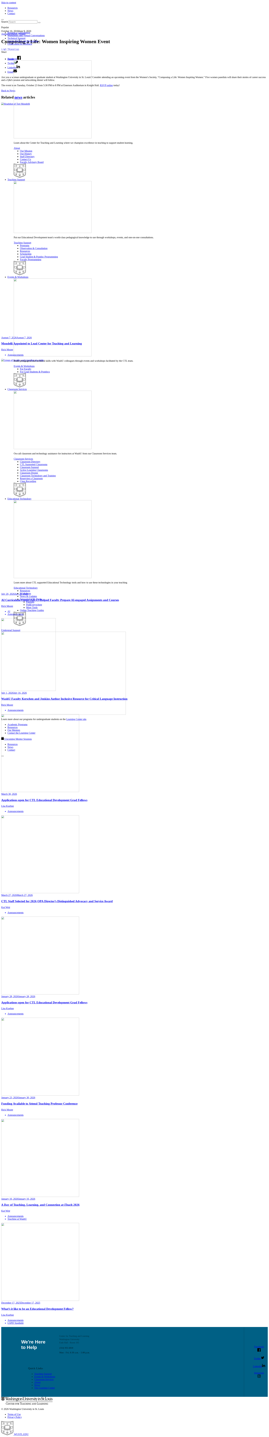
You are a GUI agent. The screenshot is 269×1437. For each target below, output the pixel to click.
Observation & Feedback (19, 44)
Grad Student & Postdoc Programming (39, 256)
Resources (12, 8)
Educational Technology (19, 498)
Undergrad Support (10, 630)
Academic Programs (17, 724)
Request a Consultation (18, 32)
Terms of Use (14, 1414)
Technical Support (16, 38)
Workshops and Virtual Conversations (26, 35)
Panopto (30, 602)
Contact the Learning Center (21, 733)
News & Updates (28, 596)
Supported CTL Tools (30, 599)
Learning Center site (76, 719)
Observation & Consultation (33, 248)
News (10, 10)
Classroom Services (17, 389)
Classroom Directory (30, 461)
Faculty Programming (30, 259)
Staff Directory (27, 156)
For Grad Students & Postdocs (35, 371)
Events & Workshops (17, 277)
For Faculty (25, 369)
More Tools (32, 607)
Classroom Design (29, 473)
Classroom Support (29, 467)
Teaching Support (16, 179)
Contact (11, 13)
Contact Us (25, 159)
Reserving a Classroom (31, 478)
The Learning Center (44, 1388)
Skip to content (8, 2)
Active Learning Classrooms (34, 470)
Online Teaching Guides (32, 610)
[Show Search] (2, 19)
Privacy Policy (14, 1417)
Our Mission (26, 151)
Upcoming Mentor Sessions (18, 739)
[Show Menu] (2, 756)
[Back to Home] (23, 53)
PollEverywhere (34, 604)
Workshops (25, 593)
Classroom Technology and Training (38, 475)
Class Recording (28, 481)
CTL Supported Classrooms (33, 464)
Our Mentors (13, 730)
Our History (26, 153)
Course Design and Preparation (22, 41)
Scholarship (25, 254)
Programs (24, 245)
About (10, 59)
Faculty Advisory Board (32, 162)
